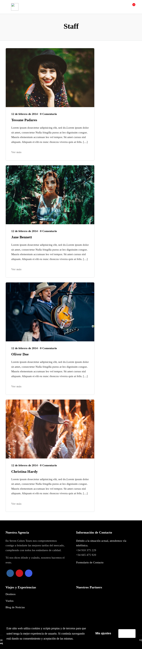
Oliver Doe (20, 354)
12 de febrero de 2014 (24, 113)
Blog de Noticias (15, 607)
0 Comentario (48, 113)
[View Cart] (132, 6)
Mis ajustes (103, 633)
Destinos (11, 594)
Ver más (16, 152)
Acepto (127, 633)
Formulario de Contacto (90, 562)
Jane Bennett (21, 237)
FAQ (140, 640)
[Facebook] (10, 573)
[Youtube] (19, 573)
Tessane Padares (24, 120)
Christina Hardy (24, 471)
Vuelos (9, 600)
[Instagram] (28, 573)
